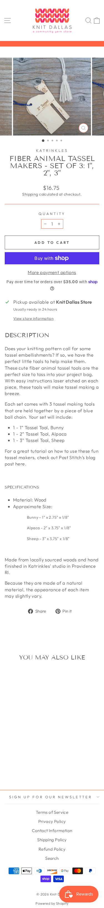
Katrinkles (52, 150)
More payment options (52, 272)
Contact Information (52, 830)
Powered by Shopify (51, 903)
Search (52, 858)
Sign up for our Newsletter (50, 797)
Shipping (30, 194)
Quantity (52, 213)
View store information (33, 318)
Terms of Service (52, 812)
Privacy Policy (52, 821)
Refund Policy (52, 849)
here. (20, 464)
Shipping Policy (52, 839)
